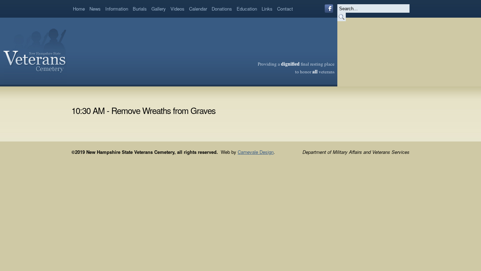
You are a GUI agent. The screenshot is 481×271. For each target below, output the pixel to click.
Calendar (198, 8)
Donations (222, 8)
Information (116, 8)
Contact (285, 8)
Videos (177, 8)
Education (247, 8)
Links (267, 8)
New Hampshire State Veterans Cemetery (35, 51)
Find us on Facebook (328, 8)
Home (79, 8)
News (95, 8)
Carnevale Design (256, 152)
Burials (140, 8)
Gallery (158, 8)
